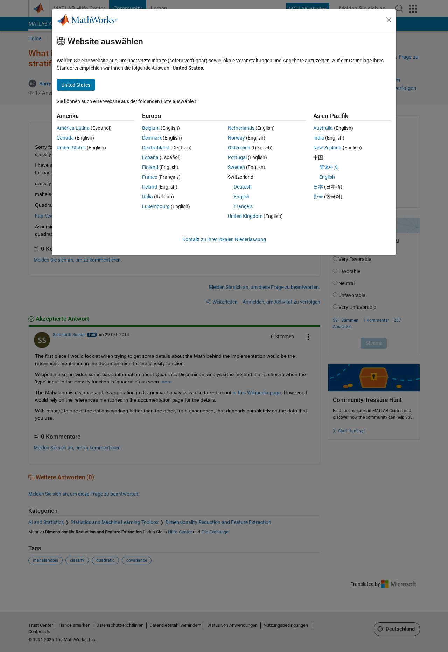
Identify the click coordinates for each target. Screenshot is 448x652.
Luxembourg (156, 206)
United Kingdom (245, 216)
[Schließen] (389, 20)
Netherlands (241, 128)
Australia (323, 128)
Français (243, 206)
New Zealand (327, 147)
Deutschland (155, 147)
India (318, 138)
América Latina (73, 128)
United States (71, 147)
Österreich (239, 147)
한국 (318, 196)
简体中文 (329, 167)
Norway (236, 138)
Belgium (151, 128)
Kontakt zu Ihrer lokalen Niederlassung (224, 239)
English (242, 196)
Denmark (152, 138)
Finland (150, 167)
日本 (318, 187)
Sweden (236, 167)
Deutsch (243, 187)
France (149, 177)
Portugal (237, 157)
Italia (147, 196)
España (150, 157)
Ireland (149, 187)
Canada (65, 138)
